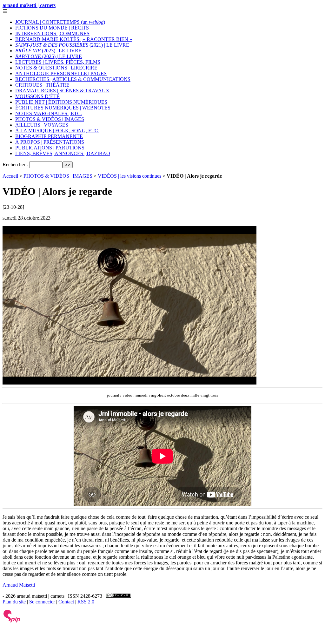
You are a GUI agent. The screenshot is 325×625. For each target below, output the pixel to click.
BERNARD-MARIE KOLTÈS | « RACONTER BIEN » (73, 39)
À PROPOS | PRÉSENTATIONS (49, 142)
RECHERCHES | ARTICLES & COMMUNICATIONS (72, 79)
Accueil (10, 176)
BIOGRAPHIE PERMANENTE (49, 136)
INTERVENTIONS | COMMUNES (52, 33)
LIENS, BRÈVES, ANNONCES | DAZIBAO (62, 153)
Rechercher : (15, 164)
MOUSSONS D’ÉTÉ (37, 96)
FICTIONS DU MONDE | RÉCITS (52, 27)
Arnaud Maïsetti (19, 585)
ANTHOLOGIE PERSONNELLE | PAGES (61, 73)
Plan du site (14, 601)
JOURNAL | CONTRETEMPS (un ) (60, 22)
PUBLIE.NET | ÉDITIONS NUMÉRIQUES (61, 102)
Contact (66, 601)
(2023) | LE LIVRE (48, 50)
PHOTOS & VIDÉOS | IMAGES (49, 119)
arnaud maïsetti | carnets (29, 5)
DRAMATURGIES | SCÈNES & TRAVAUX (62, 90)
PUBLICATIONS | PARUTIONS (49, 147)
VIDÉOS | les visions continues (129, 176)
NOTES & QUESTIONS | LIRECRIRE (56, 67)
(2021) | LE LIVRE (72, 45)
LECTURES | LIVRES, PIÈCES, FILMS (57, 62)
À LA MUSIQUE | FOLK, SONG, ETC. (57, 130)
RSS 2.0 (85, 601)
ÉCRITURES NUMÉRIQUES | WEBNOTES (62, 107)
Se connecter (42, 601)
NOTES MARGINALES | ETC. (48, 113)
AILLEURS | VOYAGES (41, 125)
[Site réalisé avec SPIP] (12, 621)
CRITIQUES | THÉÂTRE (42, 85)
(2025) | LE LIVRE (48, 56)
